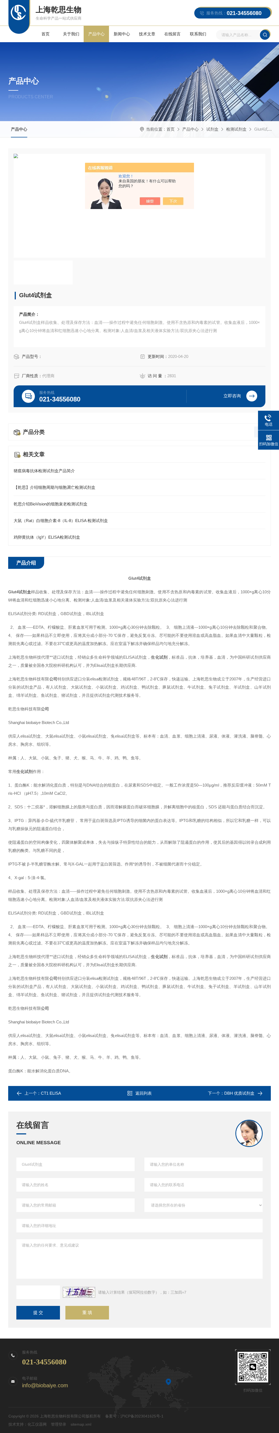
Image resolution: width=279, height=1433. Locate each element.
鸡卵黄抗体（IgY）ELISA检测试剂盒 (47, 537)
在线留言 (172, 34)
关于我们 (71, 34)
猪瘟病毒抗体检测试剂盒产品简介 (44, 470)
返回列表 (143, 1093)
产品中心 (96, 34)
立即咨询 (232, 396)
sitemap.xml (81, 1424)
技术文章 (147, 34)
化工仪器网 (37, 1424)
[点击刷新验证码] (79, 1292)
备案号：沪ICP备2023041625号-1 (134, 1416)
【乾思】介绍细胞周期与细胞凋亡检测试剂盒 (54, 487)
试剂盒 (212, 129)
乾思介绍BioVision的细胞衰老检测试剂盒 (50, 504)
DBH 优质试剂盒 (239, 1093)
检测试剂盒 (236, 129)
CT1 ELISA (51, 1093)
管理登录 (58, 1424)
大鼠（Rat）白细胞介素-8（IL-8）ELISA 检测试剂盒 (61, 520)
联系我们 (198, 34)
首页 (45, 34)
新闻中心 (122, 34)
